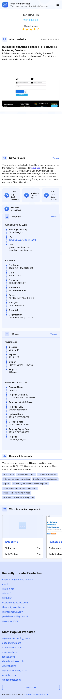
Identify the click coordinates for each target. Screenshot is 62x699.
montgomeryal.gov (12, 611)
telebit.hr (7, 598)
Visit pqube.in (30, 19)
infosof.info (11, 541)
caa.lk (5, 584)
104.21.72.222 (15, 240)
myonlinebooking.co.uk (15, 670)
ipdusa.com (8, 656)
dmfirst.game (9, 665)
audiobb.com (9, 675)
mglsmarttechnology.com (16, 638)
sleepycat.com (10, 652)
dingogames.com (11, 679)
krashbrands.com (11, 647)
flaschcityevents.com (13, 607)
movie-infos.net (10, 621)
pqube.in (35, 168)
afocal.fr (7, 593)
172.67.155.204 (29, 240)
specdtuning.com (11, 642)
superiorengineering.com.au (17, 579)
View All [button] (55, 158)
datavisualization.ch (13, 661)
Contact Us (31, 687)
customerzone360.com (15, 602)
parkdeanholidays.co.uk (15, 616)
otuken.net (8, 588)
